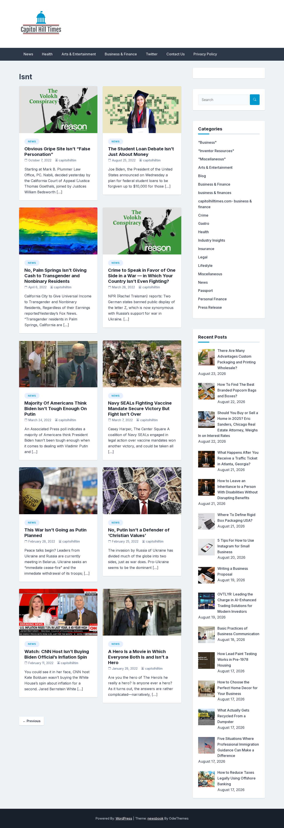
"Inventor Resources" (216, 151)
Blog (202, 176)
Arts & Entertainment (78, 54)
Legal (202, 257)
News (28, 54)
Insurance (206, 248)
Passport (205, 290)
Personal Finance (212, 299)
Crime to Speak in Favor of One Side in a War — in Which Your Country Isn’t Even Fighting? (142, 276)
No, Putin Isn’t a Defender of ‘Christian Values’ (139, 532)
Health (47, 54)
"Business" (207, 142)
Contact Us (175, 54)
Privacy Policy (205, 54)
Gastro (203, 223)
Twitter (152, 54)
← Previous (31, 721)
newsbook (156, 818)
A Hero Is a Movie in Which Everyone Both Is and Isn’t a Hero (138, 657)
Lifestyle (205, 265)
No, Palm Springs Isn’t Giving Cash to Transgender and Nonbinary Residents (55, 276)
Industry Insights (211, 240)
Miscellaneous (210, 274)
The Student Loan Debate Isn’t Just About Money (141, 151)
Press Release (210, 307)
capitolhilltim (67, 160)
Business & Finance (121, 54)
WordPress (124, 818)
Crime (203, 215)
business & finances (214, 192)
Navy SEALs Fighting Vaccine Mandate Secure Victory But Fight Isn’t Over (140, 408)
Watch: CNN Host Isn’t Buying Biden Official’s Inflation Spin (56, 654)
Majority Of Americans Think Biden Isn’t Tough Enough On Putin (55, 408)
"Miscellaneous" (212, 159)
